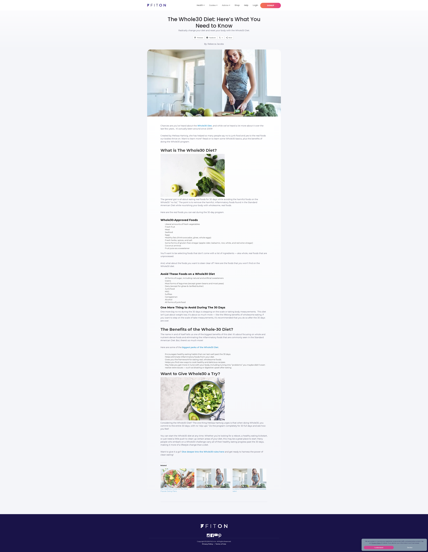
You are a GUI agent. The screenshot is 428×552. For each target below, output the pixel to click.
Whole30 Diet (204, 126)
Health (200, 5)
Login (255, 5)
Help (246, 5)
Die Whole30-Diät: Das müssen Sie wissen (213, 489)
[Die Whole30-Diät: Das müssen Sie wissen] (213, 478)
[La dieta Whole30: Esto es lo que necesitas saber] (249, 478)
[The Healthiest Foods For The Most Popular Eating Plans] (177, 478)
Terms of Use (220, 544)
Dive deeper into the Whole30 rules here (203, 452)
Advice (225, 5)
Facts (214, 12)
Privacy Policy (207, 544)
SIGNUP (270, 5)
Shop (237, 5)
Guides (212, 5)
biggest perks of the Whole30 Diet (200, 347)
